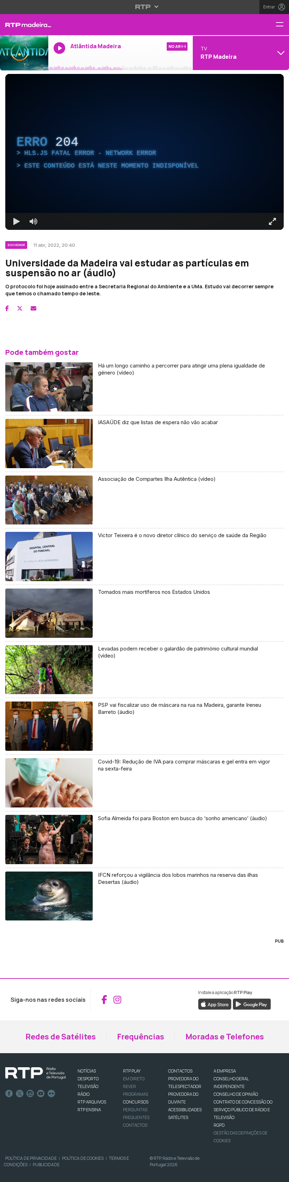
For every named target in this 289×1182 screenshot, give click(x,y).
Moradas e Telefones (224, 1036)
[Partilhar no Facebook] (7, 308)
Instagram (30, 1094)
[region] (144, 152)
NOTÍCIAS (87, 1071)
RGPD (219, 1125)
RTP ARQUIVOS (92, 1102)
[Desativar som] (33, 221)
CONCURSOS (135, 1102)
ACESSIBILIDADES (185, 1110)
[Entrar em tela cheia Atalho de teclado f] (272, 221)
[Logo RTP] (35, 1073)
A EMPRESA (225, 1071)
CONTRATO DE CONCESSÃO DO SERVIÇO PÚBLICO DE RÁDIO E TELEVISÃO (243, 1109)
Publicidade (46, 1165)
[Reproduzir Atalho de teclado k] (16, 221)
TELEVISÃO (88, 1086)
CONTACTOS (180, 1071)
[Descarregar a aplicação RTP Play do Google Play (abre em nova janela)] (252, 1004)
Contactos (135, 1125)
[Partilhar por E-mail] (33, 308)
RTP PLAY (132, 1071)
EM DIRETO (133, 1079)
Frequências (140, 1036)
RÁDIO (84, 1094)
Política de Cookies (83, 1158)
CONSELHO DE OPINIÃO (236, 1094)
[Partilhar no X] (20, 308)
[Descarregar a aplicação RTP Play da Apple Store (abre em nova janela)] (215, 1004)
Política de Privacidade (31, 1158)
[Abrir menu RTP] (144, 6)
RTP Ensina (89, 1110)
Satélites (178, 1117)
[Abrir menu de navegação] (282, 25)
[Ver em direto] (24, 52)
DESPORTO (88, 1079)
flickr (51, 1094)
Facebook (9, 1094)
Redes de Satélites (60, 1036)
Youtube (41, 1094)
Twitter (20, 1094)
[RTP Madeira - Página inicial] (24, 24)
